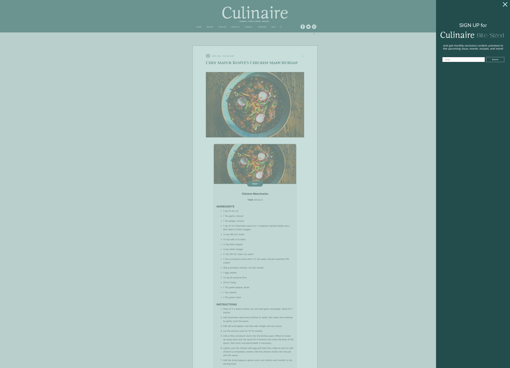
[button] (505, 4)
